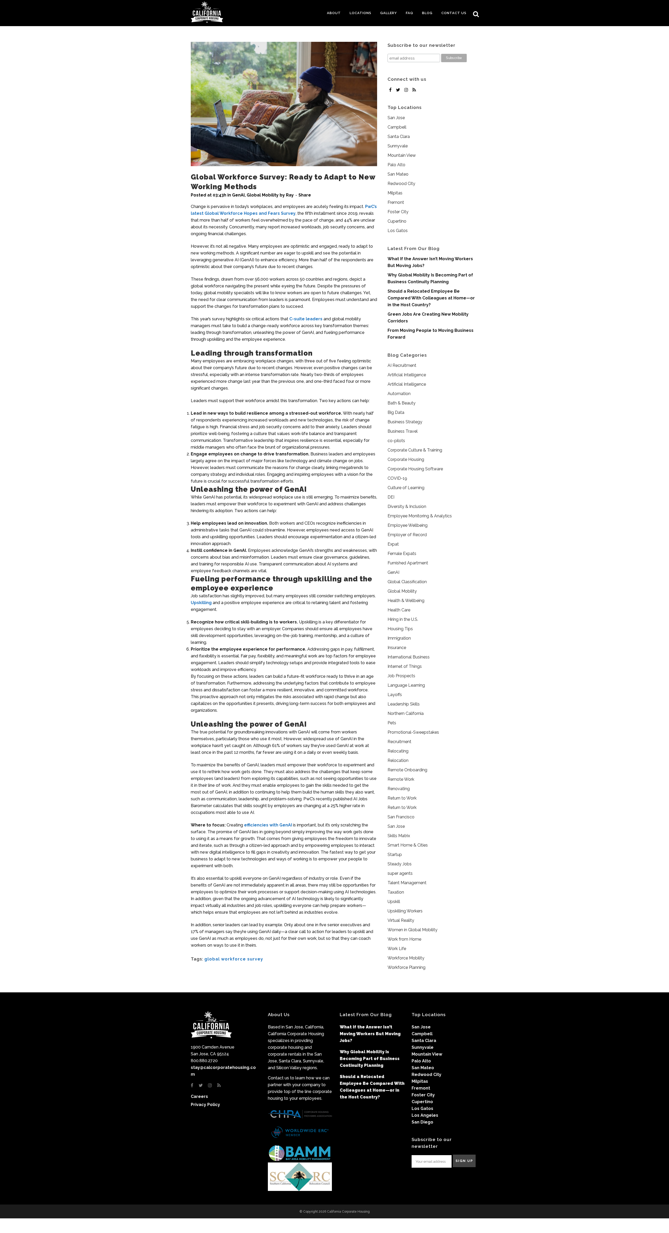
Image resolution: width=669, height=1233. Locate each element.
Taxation (396, 892)
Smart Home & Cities (408, 845)
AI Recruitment (402, 365)
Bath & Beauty (402, 403)
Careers (199, 1096)
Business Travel (403, 431)
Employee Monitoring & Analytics (420, 515)
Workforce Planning (406, 967)
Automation (399, 393)
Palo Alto (396, 164)
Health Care (399, 609)
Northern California (406, 713)
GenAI (238, 195)
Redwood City (401, 183)
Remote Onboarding (407, 769)
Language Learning (406, 685)
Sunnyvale (398, 145)
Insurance (397, 647)
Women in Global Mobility (412, 929)
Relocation (398, 760)
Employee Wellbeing (408, 525)
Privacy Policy (205, 1104)
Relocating (398, 751)
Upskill (394, 901)
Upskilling (201, 602)
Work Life (397, 948)
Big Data (396, 412)
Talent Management (407, 882)
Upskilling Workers (405, 910)
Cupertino (397, 221)
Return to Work (402, 798)
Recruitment (399, 741)
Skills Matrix (399, 835)
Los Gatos (398, 230)
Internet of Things (405, 666)
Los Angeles (425, 1115)
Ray (290, 195)
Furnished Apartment (408, 562)
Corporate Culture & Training (415, 450)
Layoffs (395, 694)
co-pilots (396, 440)
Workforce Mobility (406, 958)
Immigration (399, 638)
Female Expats (402, 553)
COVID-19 (397, 478)
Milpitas (395, 192)
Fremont (396, 202)
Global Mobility (263, 195)
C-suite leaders (305, 318)
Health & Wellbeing (406, 600)
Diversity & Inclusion (407, 506)
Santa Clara (399, 136)
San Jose (396, 117)
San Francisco (401, 816)
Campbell (397, 127)
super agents (400, 873)
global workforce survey (233, 959)
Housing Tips (400, 628)
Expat (393, 544)
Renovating (399, 788)
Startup (395, 854)
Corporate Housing (406, 459)
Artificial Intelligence (407, 374)
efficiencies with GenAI (268, 825)
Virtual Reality (401, 920)
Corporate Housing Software (415, 468)
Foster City (398, 211)
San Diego (422, 1122)
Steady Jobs (400, 863)
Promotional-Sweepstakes (413, 732)
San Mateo (398, 174)
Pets (392, 722)
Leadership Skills (404, 704)
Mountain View (402, 155)
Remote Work (401, 779)
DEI (391, 497)
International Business (409, 657)
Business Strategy (405, 421)
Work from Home (404, 939)
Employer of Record (407, 534)
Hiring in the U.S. (403, 619)
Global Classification (407, 581)
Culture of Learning (406, 487)
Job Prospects (401, 675)
